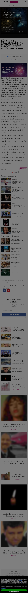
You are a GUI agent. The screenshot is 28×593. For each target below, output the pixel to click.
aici (21, 582)
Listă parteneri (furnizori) (3, 588)
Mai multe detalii (20, 580)
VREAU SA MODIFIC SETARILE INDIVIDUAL (14, 591)
